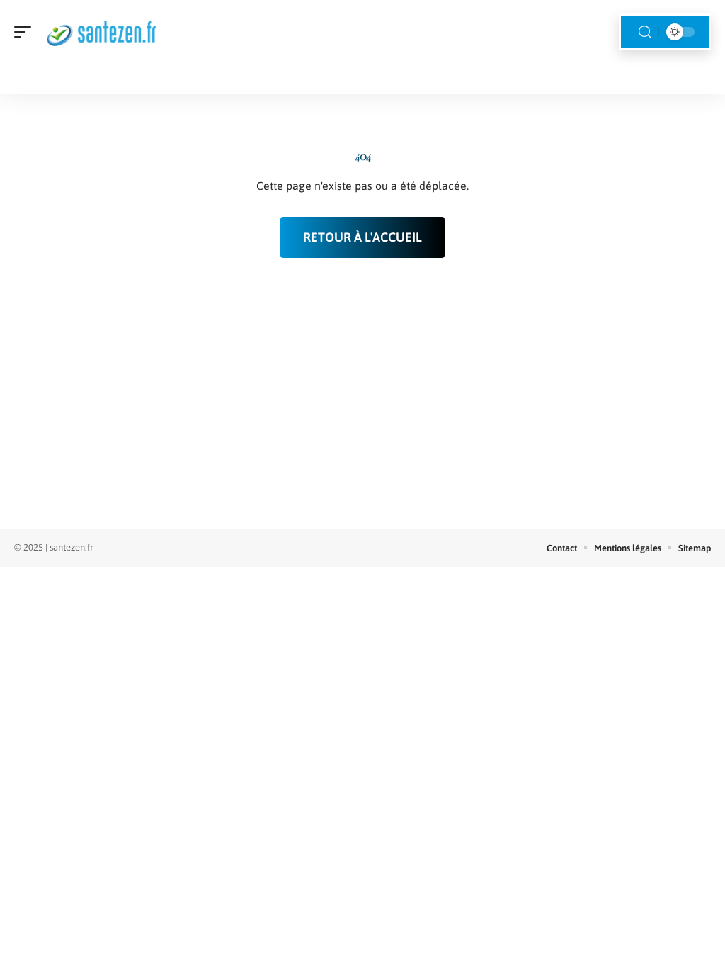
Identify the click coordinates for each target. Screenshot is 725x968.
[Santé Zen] (102, 32)
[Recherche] (645, 32)
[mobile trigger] (26, 32)
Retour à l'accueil (362, 237)
